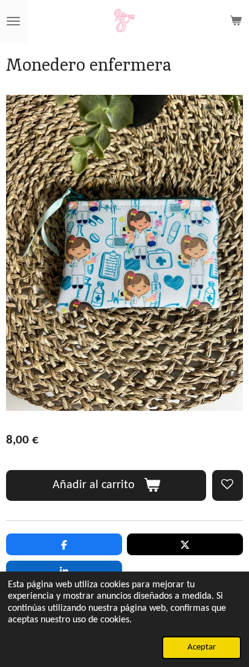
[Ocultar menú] (13, 21)
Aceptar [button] (201, 647)
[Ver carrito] (235, 21)
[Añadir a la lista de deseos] (227, 485)
